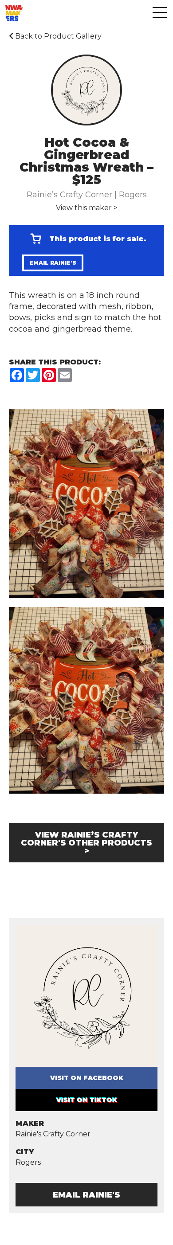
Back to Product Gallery (57, 36)
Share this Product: (55, 362)
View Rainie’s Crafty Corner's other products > (86, 843)
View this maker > (87, 208)
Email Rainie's (52, 262)
